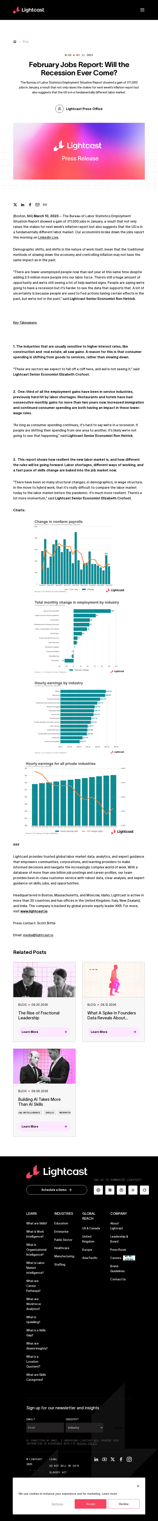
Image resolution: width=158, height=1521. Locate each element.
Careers (115, 1258)
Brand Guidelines (121, 1269)
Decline (124, 1504)
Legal (53, 1459)
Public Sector (63, 1239)
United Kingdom (88, 1239)
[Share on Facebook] (30, 205)
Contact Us (118, 1279)
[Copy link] (45, 205)
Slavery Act (58, 1472)
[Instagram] (129, 1459)
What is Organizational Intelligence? (36, 1249)
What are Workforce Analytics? (33, 1304)
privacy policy (87, 1443)
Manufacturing (64, 1256)
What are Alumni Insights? (37, 1346)
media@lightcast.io (38, 935)
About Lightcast (116, 1226)
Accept (90, 1504)
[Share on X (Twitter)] (15, 205)
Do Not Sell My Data (64, 1466)
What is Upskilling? (33, 1320)
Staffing (59, 1264)
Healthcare (61, 1248)
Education (61, 1223)
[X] (112, 1459)
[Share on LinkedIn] (23, 205)
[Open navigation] (142, 10)
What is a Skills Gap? (36, 1333)
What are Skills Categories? (36, 1377)
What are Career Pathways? (33, 1285)
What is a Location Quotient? (33, 1361)
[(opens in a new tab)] (30, 1470)
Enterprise (61, 1231)
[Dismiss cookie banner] (138, 1486)
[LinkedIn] (96, 1459)
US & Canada (91, 1228)
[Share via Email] (37, 205)
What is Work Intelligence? (35, 1234)
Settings (57, 1504)
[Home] (14, 41)
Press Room (118, 1249)
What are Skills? (36, 1223)
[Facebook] (120, 1459)
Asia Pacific (90, 1258)
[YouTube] (104, 1459)
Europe (87, 1249)
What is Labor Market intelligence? (35, 1267)
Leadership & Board (119, 1239)
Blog (25, 41)
